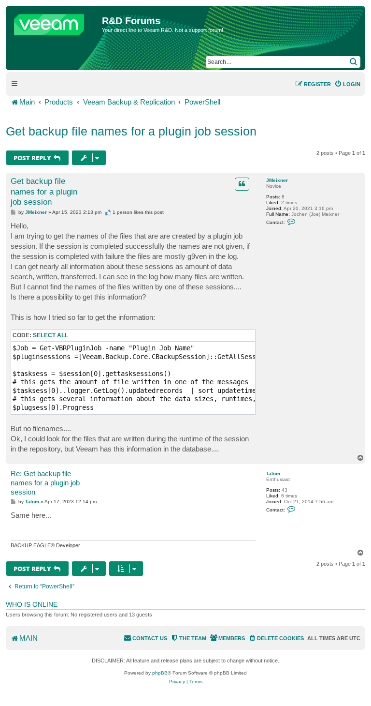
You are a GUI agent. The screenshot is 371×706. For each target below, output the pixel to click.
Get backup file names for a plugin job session (131, 131)
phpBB (160, 673)
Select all (50, 335)
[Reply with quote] (242, 184)
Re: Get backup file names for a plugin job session (45, 482)
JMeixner (277, 180)
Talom (273, 473)
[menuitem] (347, 84)
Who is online (31, 604)
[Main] (55, 22)
